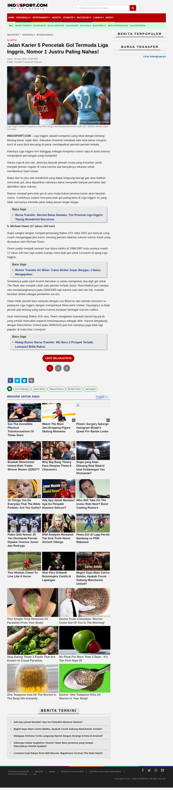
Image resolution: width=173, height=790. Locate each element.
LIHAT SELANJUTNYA (58, 358)
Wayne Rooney (57, 389)
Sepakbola (22, 17)
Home (11, 17)
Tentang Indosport (18, 771)
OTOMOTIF (68, 17)
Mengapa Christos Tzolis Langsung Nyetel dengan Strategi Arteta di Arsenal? (58, 735)
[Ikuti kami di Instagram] (155, 771)
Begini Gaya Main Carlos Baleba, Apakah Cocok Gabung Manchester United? (58, 728)
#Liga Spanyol (99, 25)
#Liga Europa (39, 25)
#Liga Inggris (72, 25)
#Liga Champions (56, 25)
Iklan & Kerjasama (18, 774)
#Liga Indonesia (137, 25)
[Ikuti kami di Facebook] (142, 771)
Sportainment (40, 17)
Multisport (83, 17)
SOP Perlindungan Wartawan (105, 771)
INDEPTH (56, 17)
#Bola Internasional (118, 25)
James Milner (39, 389)
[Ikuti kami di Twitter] (149, 771)
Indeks (110, 17)
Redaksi (39, 771)
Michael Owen (74, 389)
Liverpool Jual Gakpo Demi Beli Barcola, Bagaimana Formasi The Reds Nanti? (58, 753)
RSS (34, 774)
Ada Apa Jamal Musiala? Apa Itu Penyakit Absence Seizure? (48, 722)
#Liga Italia (85, 25)
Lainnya (97, 17)
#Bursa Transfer (23, 25)
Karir (52, 771)
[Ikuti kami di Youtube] (162, 771)
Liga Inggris (90, 389)
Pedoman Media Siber (72, 771)
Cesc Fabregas (22, 389)
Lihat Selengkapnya (154, 56)
